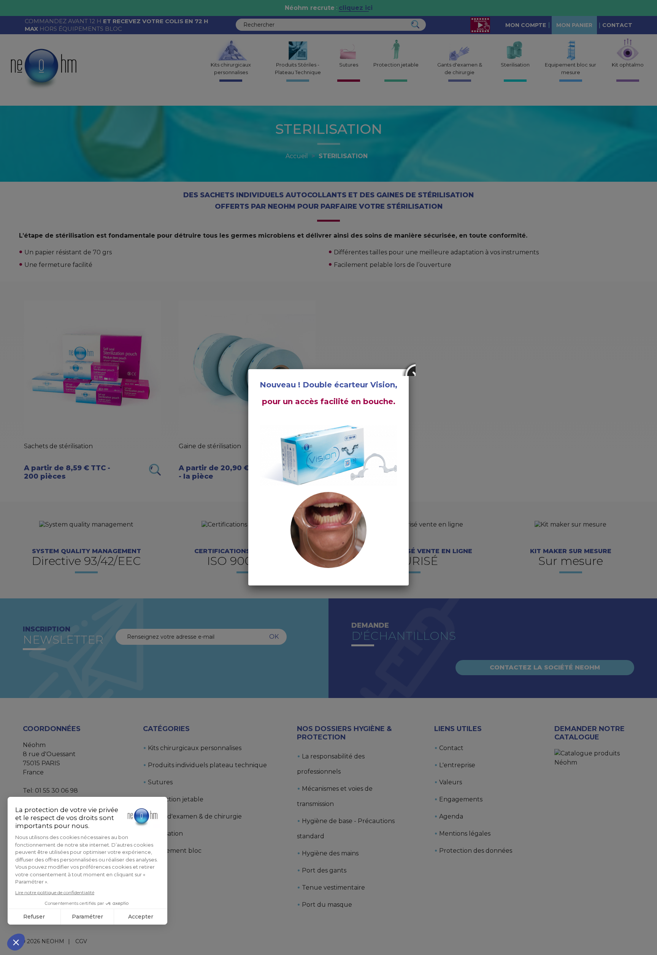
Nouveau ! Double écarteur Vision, (328, 384)
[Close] (409, 369)
